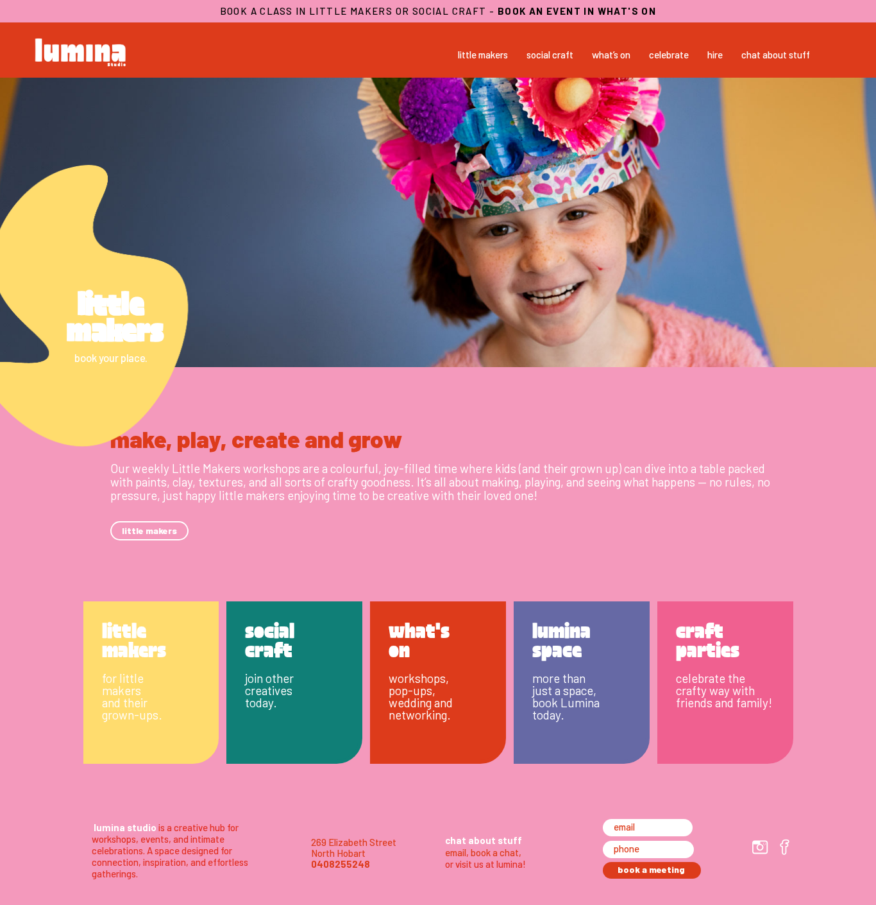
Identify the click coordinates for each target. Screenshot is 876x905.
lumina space (561, 639)
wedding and (421, 702)
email (455, 852)
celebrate (669, 54)
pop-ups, (412, 690)
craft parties (707, 639)
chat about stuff (775, 54)
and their (124, 702)
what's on (419, 639)
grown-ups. (132, 714)
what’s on (611, 54)
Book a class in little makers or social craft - (438, 11)
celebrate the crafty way (710, 684)
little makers (483, 54)
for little (123, 678)
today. (261, 702)
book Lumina (566, 702)
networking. (420, 714)
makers (121, 690)
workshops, (419, 678)
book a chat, (496, 852)
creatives (268, 690)
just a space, (564, 690)
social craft (549, 54)
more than (558, 678)
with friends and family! (724, 696)
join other (269, 678)
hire (715, 54)
